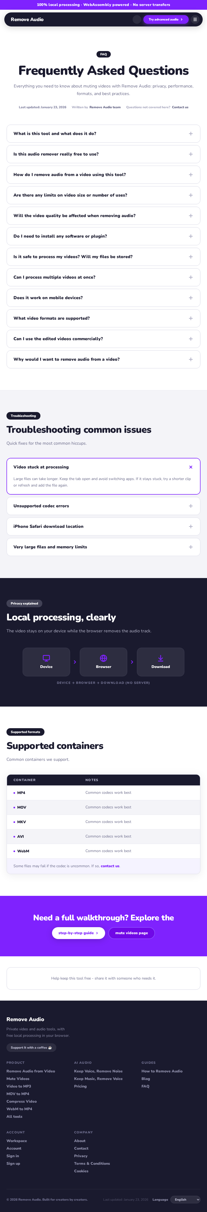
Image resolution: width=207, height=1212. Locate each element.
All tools (14, 1116)
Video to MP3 (18, 1086)
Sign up (13, 1163)
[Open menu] (195, 19)
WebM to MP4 (19, 1109)
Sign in (12, 1156)
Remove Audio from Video (30, 1071)
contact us (110, 866)
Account (13, 1148)
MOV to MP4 (17, 1093)
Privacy (81, 1156)
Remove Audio (27, 19)
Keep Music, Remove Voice (98, 1078)
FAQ (145, 1086)
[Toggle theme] (137, 19)
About (79, 1140)
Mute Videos (17, 1078)
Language (160, 1199)
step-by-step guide (76, 933)
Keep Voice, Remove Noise (98, 1071)
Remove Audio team (105, 107)
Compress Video (21, 1101)
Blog (146, 1078)
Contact (81, 1148)
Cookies (81, 1171)
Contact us (180, 107)
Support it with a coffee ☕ (31, 1047)
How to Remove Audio (162, 1071)
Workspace (16, 1140)
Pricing (80, 1086)
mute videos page (131, 933)
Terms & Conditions (92, 1163)
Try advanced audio (163, 19)
